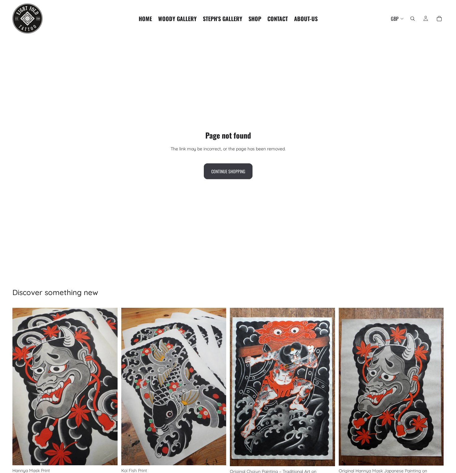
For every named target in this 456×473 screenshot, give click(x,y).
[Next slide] (108, 386)
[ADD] (108, 456)
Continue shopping (228, 171)
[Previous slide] (21, 386)
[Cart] (439, 18)
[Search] (412, 18)
